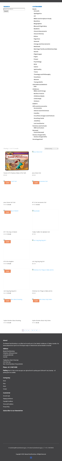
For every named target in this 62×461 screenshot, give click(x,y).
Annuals (36, 11)
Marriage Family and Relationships (45, 49)
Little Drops (37, 98)
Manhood (37, 46)
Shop (4, 383)
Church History (39, 34)
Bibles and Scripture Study (42, 18)
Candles (36, 113)
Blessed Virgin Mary (40, 26)
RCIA (35, 64)
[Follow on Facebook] (31, 458)
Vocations (37, 77)
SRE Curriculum (39, 128)
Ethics (36, 36)
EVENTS (35, 104)
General (36, 41)
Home (4, 381)
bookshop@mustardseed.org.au (18, 448)
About (4, 386)
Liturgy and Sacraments (42, 44)
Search (6, 11)
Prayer (36, 59)
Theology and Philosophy (42, 74)
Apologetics (38, 13)
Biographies (38, 23)
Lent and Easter (39, 123)
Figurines (37, 39)
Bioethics (37, 21)
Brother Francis (39, 93)
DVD (35, 86)
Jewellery (37, 121)
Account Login (6, 396)
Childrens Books (39, 96)
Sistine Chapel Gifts (39, 135)
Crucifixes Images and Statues (44, 116)
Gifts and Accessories (40, 106)
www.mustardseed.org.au (36, 448)
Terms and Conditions (8, 404)
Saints (36, 67)
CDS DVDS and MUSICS (40, 84)
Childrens (36, 89)
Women (36, 79)
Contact (5, 389)
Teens (36, 72)
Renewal (35, 130)
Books (34, 9)
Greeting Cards (39, 118)
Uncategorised (38, 139)
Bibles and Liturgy (40, 91)
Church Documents (40, 31)
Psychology (37, 62)
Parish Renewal (39, 132)
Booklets (37, 29)
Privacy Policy (6, 406)
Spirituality (37, 69)
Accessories (38, 108)
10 (36, 330)
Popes (36, 57)
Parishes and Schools (40, 126)
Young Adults (38, 82)
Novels (36, 51)
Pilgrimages (38, 54)
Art (35, 16)
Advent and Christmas (41, 111)
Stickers (36, 101)
